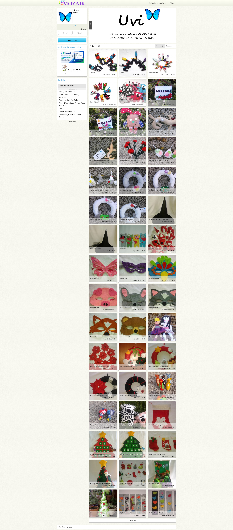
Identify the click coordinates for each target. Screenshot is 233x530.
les (61, 108)
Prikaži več (132, 520)
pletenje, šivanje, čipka (70, 100)
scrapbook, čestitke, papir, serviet (70, 115)
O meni (65, 33)
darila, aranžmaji (67, 111)
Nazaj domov (72, 40)
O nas (70, 527)
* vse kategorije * (72, 89)
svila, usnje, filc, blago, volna (69, 95)
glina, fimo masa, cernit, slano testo (72, 104)
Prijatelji (79, 33)
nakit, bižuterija (67, 91)
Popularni (169, 46)
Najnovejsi (160, 46)
